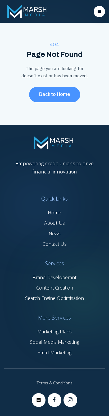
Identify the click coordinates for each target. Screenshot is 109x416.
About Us (54, 223)
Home (54, 212)
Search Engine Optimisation (54, 298)
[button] (99, 11)
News (55, 233)
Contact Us (55, 244)
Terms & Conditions (54, 382)
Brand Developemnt (54, 277)
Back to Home (54, 94)
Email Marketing (54, 352)
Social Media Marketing (54, 342)
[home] (26, 11)
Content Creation (54, 288)
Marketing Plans (54, 331)
